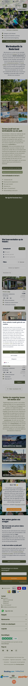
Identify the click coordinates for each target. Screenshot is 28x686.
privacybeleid (6, 343)
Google (11, 343)
